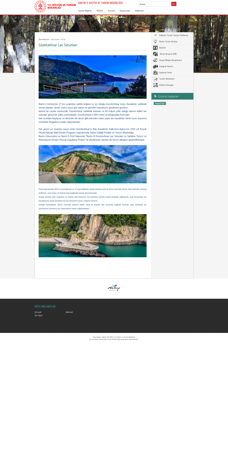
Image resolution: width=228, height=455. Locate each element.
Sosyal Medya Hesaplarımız (170, 60)
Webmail (69, 312)
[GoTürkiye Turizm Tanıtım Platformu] (113, 287)
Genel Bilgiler (85, 10)
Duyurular (125, 10)
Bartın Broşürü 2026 (168, 54)
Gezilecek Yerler (58, 39)
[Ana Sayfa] (55, 6)
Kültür (100, 10)
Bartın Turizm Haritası (168, 41)
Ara (173, 3)
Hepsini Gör (159, 103)
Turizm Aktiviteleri (166, 79)
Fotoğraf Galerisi (166, 66)
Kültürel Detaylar (166, 85)
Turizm (111, 10)
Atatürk (162, 48)
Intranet (38, 312)
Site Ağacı (39, 315)
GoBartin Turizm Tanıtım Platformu (173, 35)
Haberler (139, 10)
